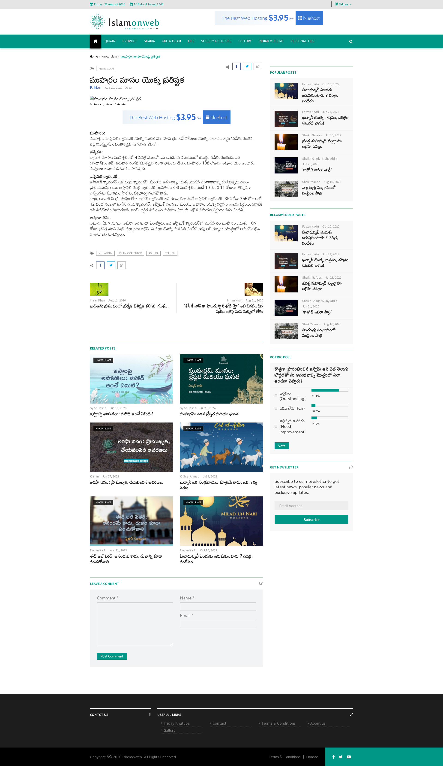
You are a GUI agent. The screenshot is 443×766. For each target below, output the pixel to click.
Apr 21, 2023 (118, 550)
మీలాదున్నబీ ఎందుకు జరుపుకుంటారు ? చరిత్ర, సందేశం (216, 559)
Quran (110, 41)
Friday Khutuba (177, 723)
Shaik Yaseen (311, 182)
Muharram (105, 253)
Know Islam (171, 41)
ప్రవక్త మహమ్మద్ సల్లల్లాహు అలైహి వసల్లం (322, 143)
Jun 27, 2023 (110, 476)
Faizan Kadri (98, 550)
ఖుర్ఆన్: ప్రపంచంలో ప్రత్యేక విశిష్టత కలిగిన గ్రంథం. (129, 305)
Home (94, 56)
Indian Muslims (271, 41)
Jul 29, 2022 (333, 135)
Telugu (343, 4)
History (244, 41)
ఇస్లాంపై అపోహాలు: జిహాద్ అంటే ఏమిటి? (121, 413)
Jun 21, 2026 (310, 164)
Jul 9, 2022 (210, 476)
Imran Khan (97, 300)
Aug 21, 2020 (254, 300)
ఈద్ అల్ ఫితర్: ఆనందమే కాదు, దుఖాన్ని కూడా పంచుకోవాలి (126, 559)
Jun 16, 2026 (118, 408)
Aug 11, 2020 (117, 300)
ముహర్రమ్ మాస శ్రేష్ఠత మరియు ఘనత (209, 413)
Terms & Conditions (278, 723)
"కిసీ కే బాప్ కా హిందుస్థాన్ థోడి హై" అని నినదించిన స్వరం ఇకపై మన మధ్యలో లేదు (223, 308)
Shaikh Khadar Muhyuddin (319, 158)
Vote (281, 446)
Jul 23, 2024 (208, 408)
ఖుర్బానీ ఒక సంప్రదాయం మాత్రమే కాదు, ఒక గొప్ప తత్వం (218, 485)
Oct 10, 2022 (208, 550)
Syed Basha (98, 408)
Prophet (129, 41)
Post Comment (112, 656)
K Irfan (96, 87)
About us (318, 723)
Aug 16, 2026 (332, 182)
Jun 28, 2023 (330, 112)
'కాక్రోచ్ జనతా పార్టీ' (317, 169)
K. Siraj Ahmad (189, 476)
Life (191, 41)
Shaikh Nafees (312, 135)
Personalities (302, 41)
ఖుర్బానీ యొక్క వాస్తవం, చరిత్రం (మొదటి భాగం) (325, 120)
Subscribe (312, 519)
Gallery (169, 730)
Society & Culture (216, 41)
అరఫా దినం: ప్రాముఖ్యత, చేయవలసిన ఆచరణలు (127, 482)
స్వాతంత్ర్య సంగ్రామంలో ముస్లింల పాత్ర (319, 190)
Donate (312, 757)
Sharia (149, 41)
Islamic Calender (130, 253)
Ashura (153, 253)
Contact (219, 723)
